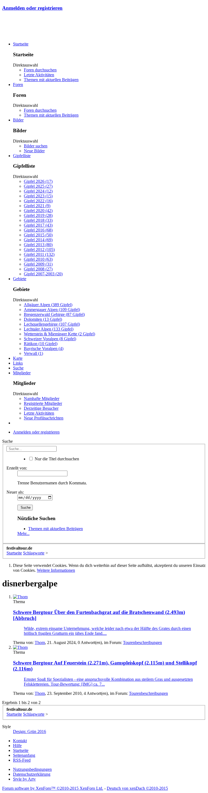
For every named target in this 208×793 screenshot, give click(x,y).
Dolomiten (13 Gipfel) (43, 319)
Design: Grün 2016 (29, 731)
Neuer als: (15, 492)
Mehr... (23, 533)
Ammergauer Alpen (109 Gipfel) (52, 309)
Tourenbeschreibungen (142, 642)
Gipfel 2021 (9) (37, 205)
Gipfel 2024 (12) (38, 191)
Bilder (18, 120)
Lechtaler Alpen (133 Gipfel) (48, 329)
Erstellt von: (16, 468)
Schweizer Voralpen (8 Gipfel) (50, 338)
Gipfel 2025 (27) (38, 186)
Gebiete (19, 278)
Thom (40, 642)
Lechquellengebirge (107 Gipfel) (52, 324)
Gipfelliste (22, 155)
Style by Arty (24, 779)
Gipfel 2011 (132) (39, 254)
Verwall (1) (33, 353)
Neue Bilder (34, 150)
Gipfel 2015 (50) (38, 235)
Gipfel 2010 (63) (38, 259)
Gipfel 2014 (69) (38, 239)
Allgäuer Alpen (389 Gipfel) (48, 304)
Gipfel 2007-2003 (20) (43, 274)
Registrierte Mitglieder (43, 403)
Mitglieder (22, 373)
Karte (17, 358)
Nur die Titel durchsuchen (56, 459)
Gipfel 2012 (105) (39, 249)
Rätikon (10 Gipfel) (40, 343)
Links (18, 363)
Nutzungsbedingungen (32, 769)
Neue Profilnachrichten (43, 418)
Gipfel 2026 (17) (38, 181)
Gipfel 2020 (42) (38, 210)
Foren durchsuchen (40, 70)
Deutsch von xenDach (137, 788)
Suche (18, 368)
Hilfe (17, 745)
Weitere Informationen (56, 570)
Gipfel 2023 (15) (38, 196)
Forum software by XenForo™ (52, 788)
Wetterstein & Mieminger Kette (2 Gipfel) (59, 334)
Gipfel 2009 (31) (38, 264)
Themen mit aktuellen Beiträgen (51, 79)
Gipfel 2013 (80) (38, 244)
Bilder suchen (35, 146)
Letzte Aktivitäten (39, 74)
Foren (18, 84)
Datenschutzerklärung (31, 774)
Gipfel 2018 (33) (38, 220)
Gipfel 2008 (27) (38, 269)
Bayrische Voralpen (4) (43, 348)
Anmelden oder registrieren (32, 8)
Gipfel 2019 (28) (38, 215)
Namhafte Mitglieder (41, 398)
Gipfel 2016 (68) (38, 230)
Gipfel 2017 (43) (38, 225)
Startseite (20, 44)
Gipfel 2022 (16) (38, 201)
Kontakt (20, 740)
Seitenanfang (24, 755)
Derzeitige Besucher (41, 408)
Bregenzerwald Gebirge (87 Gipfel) (54, 314)
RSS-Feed (22, 760)
